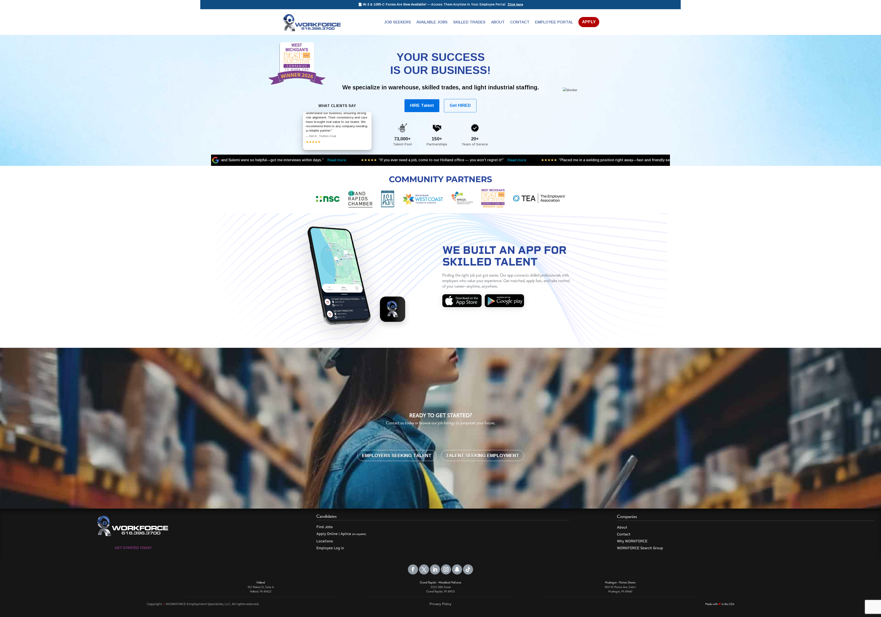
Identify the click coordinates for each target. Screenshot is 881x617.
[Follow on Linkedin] (435, 569)
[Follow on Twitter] (424, 569)
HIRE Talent (422, 105)
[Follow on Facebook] (413, 569)
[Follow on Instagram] (446, 569)
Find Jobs (324, 527)
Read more (387, 160)
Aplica (353, 534)
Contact (623, 534)
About (622, 527)
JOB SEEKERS (397, 22)
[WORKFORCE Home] (311, 22)
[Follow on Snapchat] (457, 569)
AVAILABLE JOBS (432, 22)
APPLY (589, 22)
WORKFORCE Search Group (640, 548)
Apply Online (327, 534)
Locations (324, 541)
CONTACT (520, 22)
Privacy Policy (440, 604)
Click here (515, 4)
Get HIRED (460, 105)
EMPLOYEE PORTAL (554, 22)
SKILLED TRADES (469, 22)
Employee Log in (330, 548)
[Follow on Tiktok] (468, 569)
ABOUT (498, 22)
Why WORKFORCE (632, 541)
